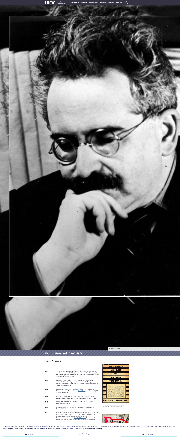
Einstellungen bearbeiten (90, 434)
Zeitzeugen (93, 3)
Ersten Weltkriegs (72, 389)
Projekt (119, 3)
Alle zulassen (149, 434)
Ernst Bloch (82, 391)
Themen (84, 3)
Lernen (111, 3)
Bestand (103, 3)
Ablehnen (31, 434)
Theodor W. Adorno (80, 418)
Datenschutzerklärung (94, 429)
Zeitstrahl (75, 3)
